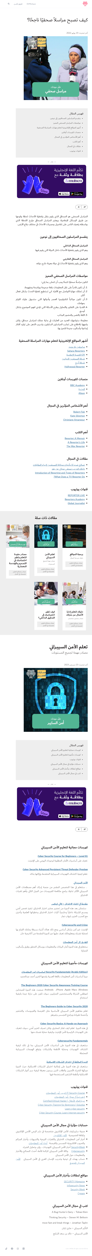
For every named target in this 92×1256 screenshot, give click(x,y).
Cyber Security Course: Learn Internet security (62, 1113)
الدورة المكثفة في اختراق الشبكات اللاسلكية (67, 1062)
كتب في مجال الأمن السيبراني (69, 773)
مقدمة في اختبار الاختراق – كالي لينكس (69, 904)
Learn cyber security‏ (75, 1109)
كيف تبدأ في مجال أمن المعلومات (69, 1097)
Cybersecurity (78, 1151)
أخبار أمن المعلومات (38, 1143)
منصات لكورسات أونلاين (71, 132)
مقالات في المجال (74, 146)
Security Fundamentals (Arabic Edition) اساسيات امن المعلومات (54, 972)
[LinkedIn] (24, 1249)
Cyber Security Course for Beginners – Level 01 (63, 856)
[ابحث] (9, 4)
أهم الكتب (77, 141)
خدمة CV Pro (31, 4)
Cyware (81, 1193)
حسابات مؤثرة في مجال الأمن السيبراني (66, 764)
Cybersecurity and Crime (75, 925)
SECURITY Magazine (74, 1182)
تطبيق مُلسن (18, 4)
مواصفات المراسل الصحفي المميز (67, 123)
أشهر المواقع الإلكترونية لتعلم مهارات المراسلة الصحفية (59, 127)
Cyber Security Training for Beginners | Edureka (61, 1105)
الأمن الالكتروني (60, 1135)
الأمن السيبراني (81, 883)
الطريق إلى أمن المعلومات (75, 942)
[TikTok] (6, 1249)
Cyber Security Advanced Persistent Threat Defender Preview (55, 869)
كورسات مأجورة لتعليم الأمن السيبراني (66, 754)
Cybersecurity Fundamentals (73, 1041)
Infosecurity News (76, 1185)
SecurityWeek (78, 1147)
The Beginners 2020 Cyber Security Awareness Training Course (54, 985)
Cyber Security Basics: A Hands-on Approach (64, 1024)
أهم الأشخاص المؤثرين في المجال (67, 137)
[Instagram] (18, 1249)
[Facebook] (12, 1249)
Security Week (78, 1189)
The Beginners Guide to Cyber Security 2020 (64, 1006)
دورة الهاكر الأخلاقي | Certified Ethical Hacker (64, 1101)
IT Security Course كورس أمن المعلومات (65, 1093)
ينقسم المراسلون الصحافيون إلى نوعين (65, 118)
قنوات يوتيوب (75, 151)
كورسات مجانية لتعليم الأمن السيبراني (66, 750)
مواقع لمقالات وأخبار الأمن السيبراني (66, 768)
